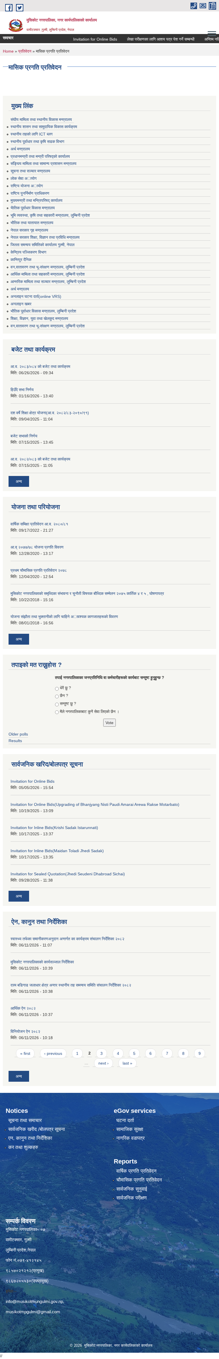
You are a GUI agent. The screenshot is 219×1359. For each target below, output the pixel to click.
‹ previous (53, 1053)
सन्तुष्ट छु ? (68, 703)
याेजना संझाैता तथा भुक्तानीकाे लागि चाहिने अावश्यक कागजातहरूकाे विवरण (64, 616)
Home (8, 51)
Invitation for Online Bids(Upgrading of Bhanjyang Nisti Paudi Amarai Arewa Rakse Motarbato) (95, 804)
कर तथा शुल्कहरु (23, 1147)
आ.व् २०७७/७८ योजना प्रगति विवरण (37, 547)
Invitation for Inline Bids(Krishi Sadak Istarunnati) (54, 827)
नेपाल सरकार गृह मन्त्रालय (29, 230)
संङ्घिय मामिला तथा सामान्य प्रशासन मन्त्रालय (43, 163)
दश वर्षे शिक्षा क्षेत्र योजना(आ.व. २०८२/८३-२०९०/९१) (50, 413)
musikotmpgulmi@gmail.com (33, 1311)
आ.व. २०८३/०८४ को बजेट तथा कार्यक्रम (40, 366)
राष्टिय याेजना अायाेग (27, 186)
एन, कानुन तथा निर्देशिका (30, 1138)
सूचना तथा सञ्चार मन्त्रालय (30, 171)
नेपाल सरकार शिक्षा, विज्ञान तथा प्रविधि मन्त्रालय (45, 237)
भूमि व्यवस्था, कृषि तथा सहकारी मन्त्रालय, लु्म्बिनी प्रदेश (50, 215)
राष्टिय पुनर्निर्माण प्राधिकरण (30, 193)
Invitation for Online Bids (83, 39)
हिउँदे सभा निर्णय (22, 389)
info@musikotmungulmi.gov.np (34, 1301)
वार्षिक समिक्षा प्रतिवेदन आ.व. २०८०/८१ (39, 524)
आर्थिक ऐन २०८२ (23, 1008)
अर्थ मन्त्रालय (20, 149)
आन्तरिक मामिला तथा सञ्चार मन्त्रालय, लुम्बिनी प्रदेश (48, 281)
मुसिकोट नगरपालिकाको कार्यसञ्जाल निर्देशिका (42, 962)
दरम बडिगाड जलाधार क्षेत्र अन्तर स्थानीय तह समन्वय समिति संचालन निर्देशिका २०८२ (71, 985)
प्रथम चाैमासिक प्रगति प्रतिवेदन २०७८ (39, 570)
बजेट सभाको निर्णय (24, 436)
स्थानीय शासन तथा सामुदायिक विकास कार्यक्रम (44, 126)
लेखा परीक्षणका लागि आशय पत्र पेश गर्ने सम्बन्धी (148, 39)
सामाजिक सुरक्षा (129, 1129)
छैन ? (64, 695)
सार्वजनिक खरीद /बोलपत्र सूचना (36, 1129)
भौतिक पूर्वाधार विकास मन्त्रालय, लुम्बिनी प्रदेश (43, 311)
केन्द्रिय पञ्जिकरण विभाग (28, 252)
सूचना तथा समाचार (25, 1120)
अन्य (19, 481)
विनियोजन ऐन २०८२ (25, 1031)
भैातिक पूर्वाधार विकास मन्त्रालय (33, 208)
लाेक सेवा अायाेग (23, 178)
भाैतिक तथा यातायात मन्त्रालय (32, 222)
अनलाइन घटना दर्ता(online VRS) (36, 296)
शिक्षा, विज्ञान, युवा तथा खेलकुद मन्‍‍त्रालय (39, 318)
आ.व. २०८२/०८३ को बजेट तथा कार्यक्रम (40, 459)
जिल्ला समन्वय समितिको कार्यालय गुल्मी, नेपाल (42, 244)
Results (15, 740)
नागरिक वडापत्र (130, 1138)
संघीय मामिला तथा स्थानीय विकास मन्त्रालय (41, 119)
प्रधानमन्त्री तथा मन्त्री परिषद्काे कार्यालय (40, 156)
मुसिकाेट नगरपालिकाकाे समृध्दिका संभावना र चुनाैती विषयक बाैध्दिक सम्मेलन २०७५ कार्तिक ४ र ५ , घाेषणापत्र (87, 593)
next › (103, 1063)
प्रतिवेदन (24, 51)
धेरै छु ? (65, 688)
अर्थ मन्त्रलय (20, 289)
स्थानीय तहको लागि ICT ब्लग (31, 134)
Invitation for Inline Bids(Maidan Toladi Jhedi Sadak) (57, 850)
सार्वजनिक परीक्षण (131, 1198)
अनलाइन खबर (21, 304)
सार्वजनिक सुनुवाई (131, 1189)
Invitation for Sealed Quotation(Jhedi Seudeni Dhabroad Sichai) (68, 874)
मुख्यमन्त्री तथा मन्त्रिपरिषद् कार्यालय (36, 200)
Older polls (18, 734)
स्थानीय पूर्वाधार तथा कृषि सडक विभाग (37, 141)
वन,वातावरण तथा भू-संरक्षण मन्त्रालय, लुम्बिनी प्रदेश (48, 267)
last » (127, 1063)
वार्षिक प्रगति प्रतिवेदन (136, 1171)
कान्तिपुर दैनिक (21, 259)
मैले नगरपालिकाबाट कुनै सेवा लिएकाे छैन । (89, 711)
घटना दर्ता (125, 1120)
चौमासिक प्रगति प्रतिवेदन (139, 1180)
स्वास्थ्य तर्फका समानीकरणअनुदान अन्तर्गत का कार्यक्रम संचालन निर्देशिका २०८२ (67, 938)
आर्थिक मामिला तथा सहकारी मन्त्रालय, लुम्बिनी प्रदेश (48, 274)
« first (25, 1053)
